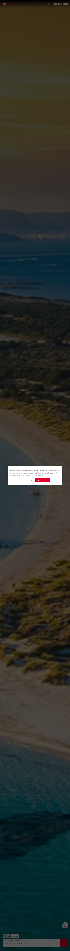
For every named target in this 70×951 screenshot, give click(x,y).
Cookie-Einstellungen (27, 480)
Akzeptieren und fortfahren (42, 480)
